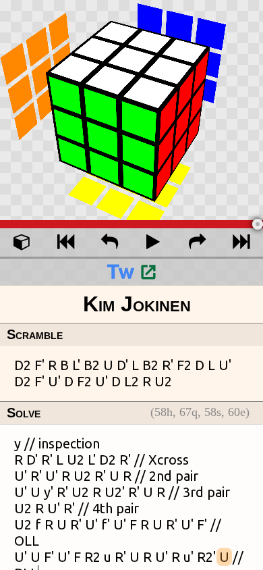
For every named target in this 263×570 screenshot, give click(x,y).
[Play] (153, 242)
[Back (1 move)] (110, 242)
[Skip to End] (241, 242)
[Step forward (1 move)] (197, 242)
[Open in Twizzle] (131, 271)
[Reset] (66, 242)
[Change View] (22, 242)
